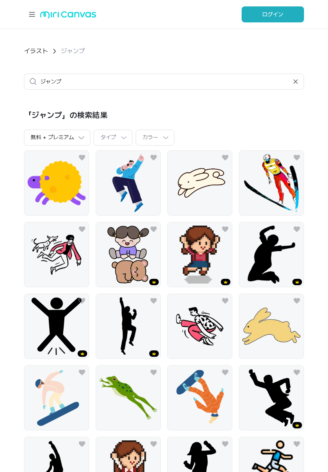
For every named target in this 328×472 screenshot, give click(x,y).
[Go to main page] (68, 16)
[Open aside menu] (32, 14)
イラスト (36, 51)
